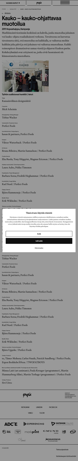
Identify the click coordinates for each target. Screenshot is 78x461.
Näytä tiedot (39, 248)
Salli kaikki (39, 241)
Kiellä (39, 234)
